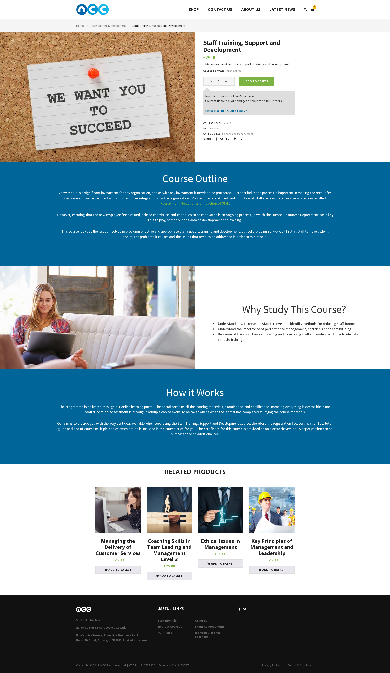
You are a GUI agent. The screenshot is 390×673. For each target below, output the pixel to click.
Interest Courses (169, 626)
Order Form (203, 620)
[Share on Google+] (228, 139)
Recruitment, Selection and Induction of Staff (194, 203)
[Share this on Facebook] (216, 139)
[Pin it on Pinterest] (235, 139)
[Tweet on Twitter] (221, 139)
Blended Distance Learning (208, 635)
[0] (311, 9)
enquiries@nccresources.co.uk (103, 628)
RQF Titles (164, 633)
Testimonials (167, 620)
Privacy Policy (271, 665)
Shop (194, 9)
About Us (250, 9)
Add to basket (257, 81)
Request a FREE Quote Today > (226, 111)
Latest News (282, 9)
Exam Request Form (209, 626)
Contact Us (220, 9)
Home (80, 25)
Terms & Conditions (300, 665)
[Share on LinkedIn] (240, 139)
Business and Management (108, 25)
